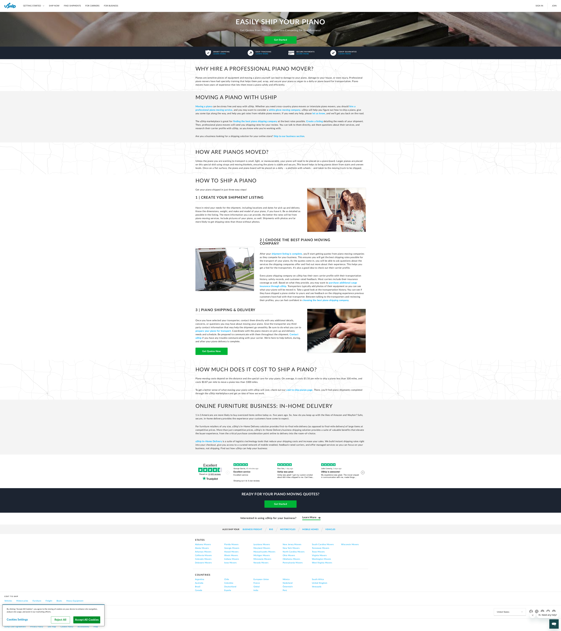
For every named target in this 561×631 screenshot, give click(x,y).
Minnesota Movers (262, 559)
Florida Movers (231, 545)
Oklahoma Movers (291, 559)
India (255, 590)
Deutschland (230, 587)
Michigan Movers (261, 555)
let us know (318, 113)
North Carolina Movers (293, 552)
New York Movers (291, 548)
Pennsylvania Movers (293, 563)
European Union (261, 579)
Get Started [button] (280, 504)
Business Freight (252, 529)
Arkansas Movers (203, 552)
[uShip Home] (10, 6)
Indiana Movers (231, 559)
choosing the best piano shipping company (325, 300)
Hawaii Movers (231, 552)
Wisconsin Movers (350, 545)
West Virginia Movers (322, 563)
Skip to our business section (289, 136)
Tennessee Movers (320, 548)
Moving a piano (203, 106)
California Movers (203, 555)
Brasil (197, 587)
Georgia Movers (231, 548)
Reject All (60, 619)
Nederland (288, 583)
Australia (199, 583)
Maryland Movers (261, 548)
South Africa (318, 579)
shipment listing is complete (287, 254)
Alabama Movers (203, 545)
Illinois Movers (231, 555)
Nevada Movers (260, 563)
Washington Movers (321, 559)
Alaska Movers (202, 548)
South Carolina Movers (323, 545)
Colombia (228, 583)
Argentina (199, 579)
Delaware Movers (203, 563)
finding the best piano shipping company (255, 121)
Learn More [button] (309, 517)
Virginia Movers (319, 555)
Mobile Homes (310, 529)
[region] (53, 615)
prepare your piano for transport (213, 331)
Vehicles (330, 529)
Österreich (288, 587)
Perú (285, 590)
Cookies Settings (17, 619)
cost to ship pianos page (299, 390)
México (286, 579)
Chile (226, 579)
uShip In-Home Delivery (208, 441)
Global (256, 587)
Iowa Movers (230, 563)
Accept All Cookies (87, 619)
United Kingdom (319, 583)
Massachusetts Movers (264, 552)
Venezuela (316, 587)
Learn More (219, 54)
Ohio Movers (289, 555)
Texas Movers (318, 552)
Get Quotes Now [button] (211, 351)
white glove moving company (284, 110)
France (256, 583)
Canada (198, 590)
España (227, 590)
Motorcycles (287, 529)
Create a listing (314, 121)
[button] (280, 40)
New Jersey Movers (292, 545)
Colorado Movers (203, 559)
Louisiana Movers (261, 545)
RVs (271, 529)
